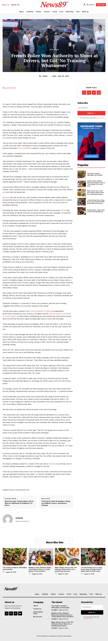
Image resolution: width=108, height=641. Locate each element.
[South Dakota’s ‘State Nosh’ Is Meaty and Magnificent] (82, 211)
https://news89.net (22, 521)
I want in (90, 113)
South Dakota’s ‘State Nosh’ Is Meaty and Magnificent (96, 210)
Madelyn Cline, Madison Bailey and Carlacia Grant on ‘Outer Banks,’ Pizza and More (96, 183)
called (24, 148)
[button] (15, 5)
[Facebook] (84, 92)
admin (45, 76)
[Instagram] (11, 613)
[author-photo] (4, 572)
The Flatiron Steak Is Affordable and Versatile (94, 174)
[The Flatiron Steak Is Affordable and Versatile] (82, 174)
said (36, 474)
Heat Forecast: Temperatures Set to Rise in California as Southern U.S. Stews (19, 503)
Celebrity (54, 610)
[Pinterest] (94, 92)
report (6, 197)
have (20, 148)
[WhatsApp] (99, 92)
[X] (89, 92)
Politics (54, 49)
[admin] (8, 519)
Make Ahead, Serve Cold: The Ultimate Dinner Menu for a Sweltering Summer (95, 192)
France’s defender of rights (40, 311)
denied (63, 210)
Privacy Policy (100, 118)
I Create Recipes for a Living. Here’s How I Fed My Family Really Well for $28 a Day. (96, 201)
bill (44, 115)
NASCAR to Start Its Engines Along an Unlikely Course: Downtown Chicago (55, 503)
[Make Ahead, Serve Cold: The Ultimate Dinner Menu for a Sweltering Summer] (82, 192)
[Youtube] (20, 613)
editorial (52, 464)
